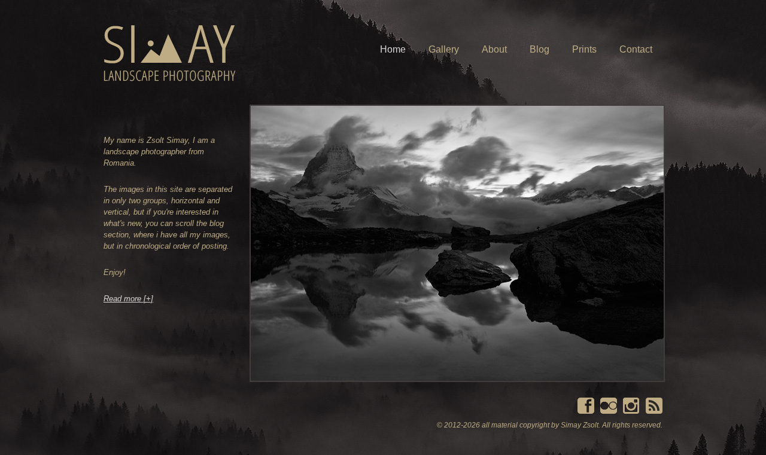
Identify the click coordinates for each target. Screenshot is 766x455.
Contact (635, 49)
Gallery (443, 49)
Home (393, 49)
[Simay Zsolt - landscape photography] (170, 53)
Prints (584, 49)
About (494, 49)
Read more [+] (128, 298)
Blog (539, 49)
